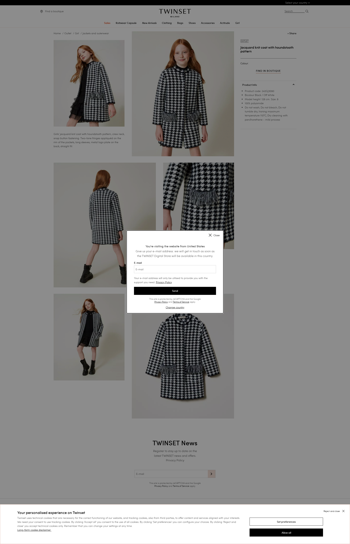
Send (175, 290)
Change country (175, 307)
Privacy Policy (164, 282)
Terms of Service (181, 301)
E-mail (138, 262)
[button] (286, 522)
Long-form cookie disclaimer (34, 530)
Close (216, 235)
